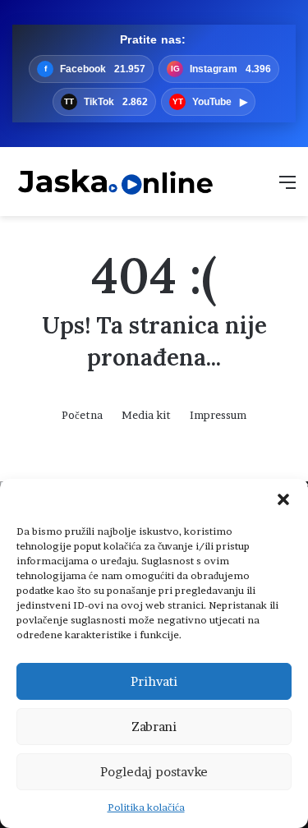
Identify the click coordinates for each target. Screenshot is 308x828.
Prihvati (154, 681)
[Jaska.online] (115, 182)
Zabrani (154, 726)
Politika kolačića (146, 807)
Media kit (146, 414)
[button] (283, 499)
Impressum (218, 414)
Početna (82, 414)
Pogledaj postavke (154, 772)
